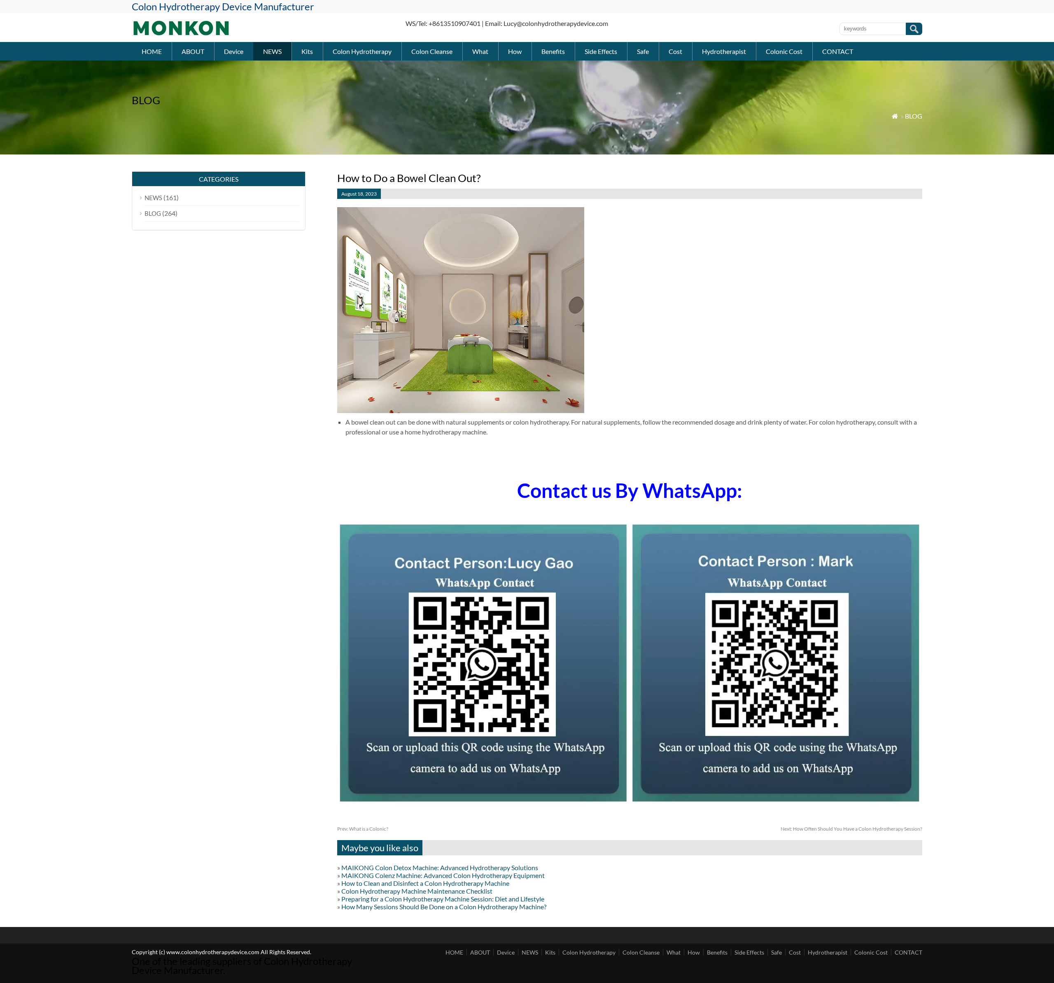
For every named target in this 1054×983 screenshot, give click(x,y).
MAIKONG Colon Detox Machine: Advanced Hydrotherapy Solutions (439, 867)
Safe (643, 51)
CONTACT (837, 51)
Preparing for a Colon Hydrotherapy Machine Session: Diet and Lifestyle (442, 899)
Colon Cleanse (431, 51)
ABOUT (193, 51)
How (515, 51)
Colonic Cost (784, 51)
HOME (152, 51)
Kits (307, 51)
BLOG (913, 116)
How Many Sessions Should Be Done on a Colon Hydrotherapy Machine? (443, 907)
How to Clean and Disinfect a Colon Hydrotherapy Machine (425, 883)
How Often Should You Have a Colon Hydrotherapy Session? (851, 829)
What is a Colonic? (362, 829)
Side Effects (601, 51)
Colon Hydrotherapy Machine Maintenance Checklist (416, 891)
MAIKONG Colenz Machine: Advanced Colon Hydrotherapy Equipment (443, 875)
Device (233, 51)
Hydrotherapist (724, 51)
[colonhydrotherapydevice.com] (181, 33)
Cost (675, 51)
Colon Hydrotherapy (362, 51)
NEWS (272, 51)
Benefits (553, 51)
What (480, 51)
